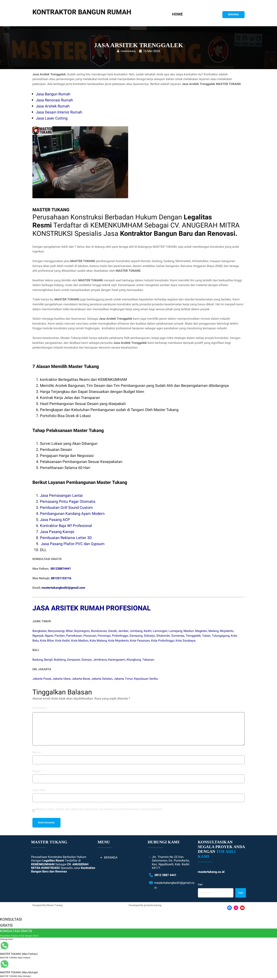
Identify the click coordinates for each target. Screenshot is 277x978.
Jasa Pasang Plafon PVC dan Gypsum (73, 544)
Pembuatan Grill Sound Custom (66, 507)
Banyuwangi (56, 631)
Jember (123, 631)
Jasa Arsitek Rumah (53, 106)
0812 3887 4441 (165, 875)
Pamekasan (74, 635)
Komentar (40, 708)
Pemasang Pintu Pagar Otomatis (67, 501)
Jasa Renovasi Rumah (54, 100)
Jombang (136, 631)
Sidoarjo (149, 635)
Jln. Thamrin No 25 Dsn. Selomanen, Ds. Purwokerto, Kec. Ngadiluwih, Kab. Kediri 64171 (171, 862)
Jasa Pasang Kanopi (57, 532)
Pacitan (60, 635)
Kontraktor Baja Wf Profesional (66, 525)
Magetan (201, 631)
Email (37, 771)
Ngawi (49, 635)
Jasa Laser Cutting (51, 118)
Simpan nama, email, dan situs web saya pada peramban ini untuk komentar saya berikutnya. (99, 809)
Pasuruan (89, 635)
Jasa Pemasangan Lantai (61, 495)
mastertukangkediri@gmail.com (63, 587)
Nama (37, 752)
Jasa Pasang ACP (55, 519)
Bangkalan (39, 631)
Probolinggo (120, 635)
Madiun (189, 631)
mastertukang (128, 51)
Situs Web (39, 790)
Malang (213, 631)
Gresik (112, 631)
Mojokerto (226, 631)
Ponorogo (104, 635)
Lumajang (175, 631)
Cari (200, 884)
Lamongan (160, 631)
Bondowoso (99, 631)
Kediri (148, 631)
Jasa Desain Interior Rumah (59, 112)
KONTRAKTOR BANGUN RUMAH (81, 12)
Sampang (135, 635)
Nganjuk (38, 635)
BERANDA (233, 14)
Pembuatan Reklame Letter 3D (66, 538)
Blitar (69, 631)
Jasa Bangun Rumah (53, 94)
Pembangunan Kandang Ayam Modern (72, 513)
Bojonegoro (82, 631)
